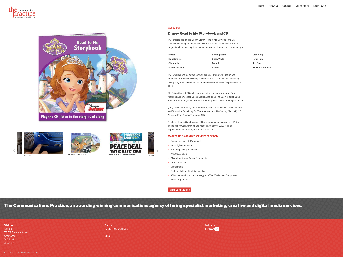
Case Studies (302, 6)
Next (156, 154)
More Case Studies (180, 190)
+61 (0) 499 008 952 (116, 228)
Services (286, 6)
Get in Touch (319, 6)
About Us (273, 6)
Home (261, 6)
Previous (15, 154)
